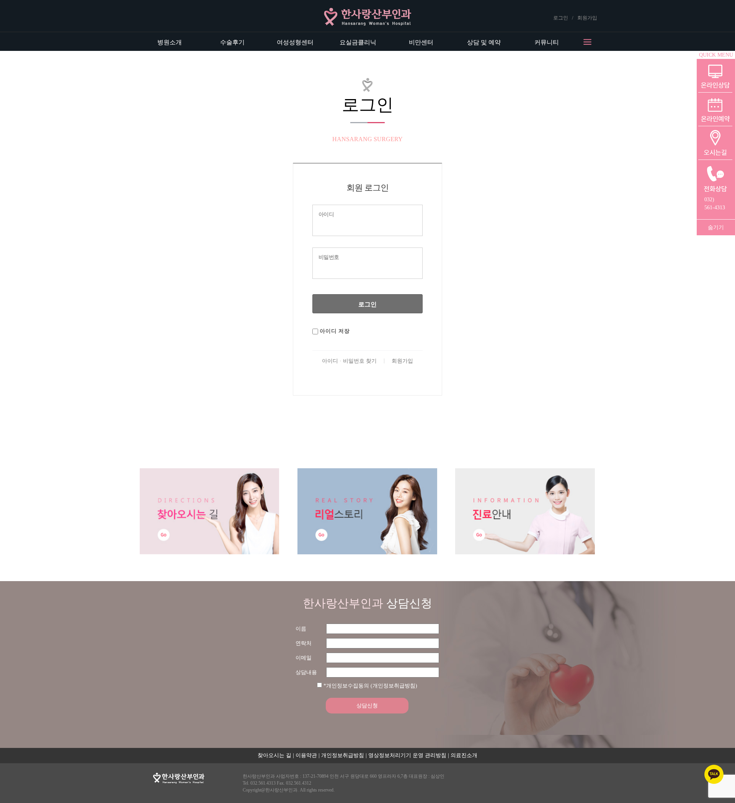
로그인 (560, 18)
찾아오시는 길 (274, 755)
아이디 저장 (334, 331)
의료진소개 (464, 755)
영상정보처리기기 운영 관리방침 (407, 755)
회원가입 (587, 18)
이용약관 (306, 755)
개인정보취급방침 (342, 755)
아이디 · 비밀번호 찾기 (349, 361)
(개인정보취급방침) (394, 686)
